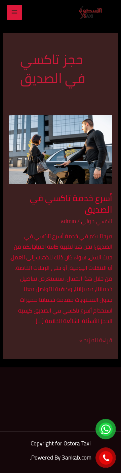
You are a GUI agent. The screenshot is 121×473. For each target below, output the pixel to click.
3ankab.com (76, 457)
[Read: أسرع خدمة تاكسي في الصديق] (60, 148)
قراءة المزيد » (95, 340)
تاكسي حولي (96, 221)
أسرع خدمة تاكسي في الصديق (71, 204)
